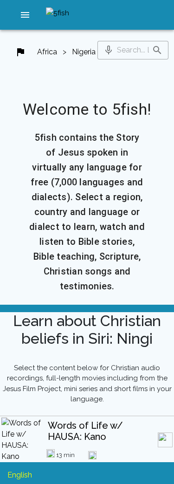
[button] (25, 14)
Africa (47, 51)
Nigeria (84, 51)
